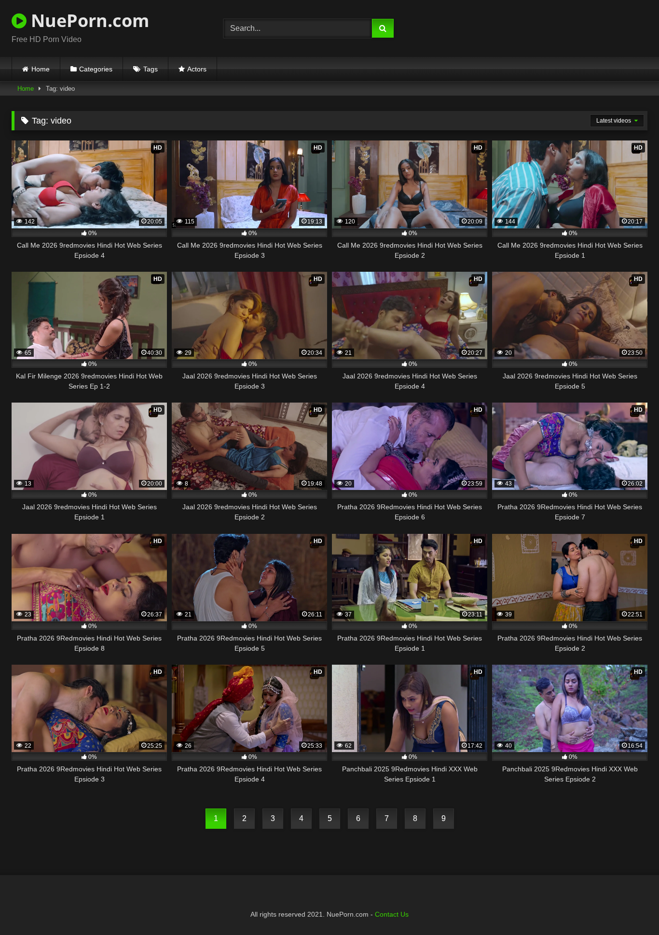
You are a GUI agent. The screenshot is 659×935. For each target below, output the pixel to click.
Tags (150, 69)
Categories (95, 69)
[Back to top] (629, 906)
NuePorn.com (88, 20)
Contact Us (392, 914)
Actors (196, 69)
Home (40, 69)
